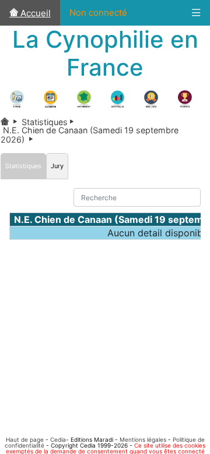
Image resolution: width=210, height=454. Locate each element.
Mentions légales (143, 439)
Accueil (34, 13)
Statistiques (50, 122)
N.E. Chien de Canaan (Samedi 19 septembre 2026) (89, 134)
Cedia (58, 439)
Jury (57, 166)
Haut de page (25, 439)
